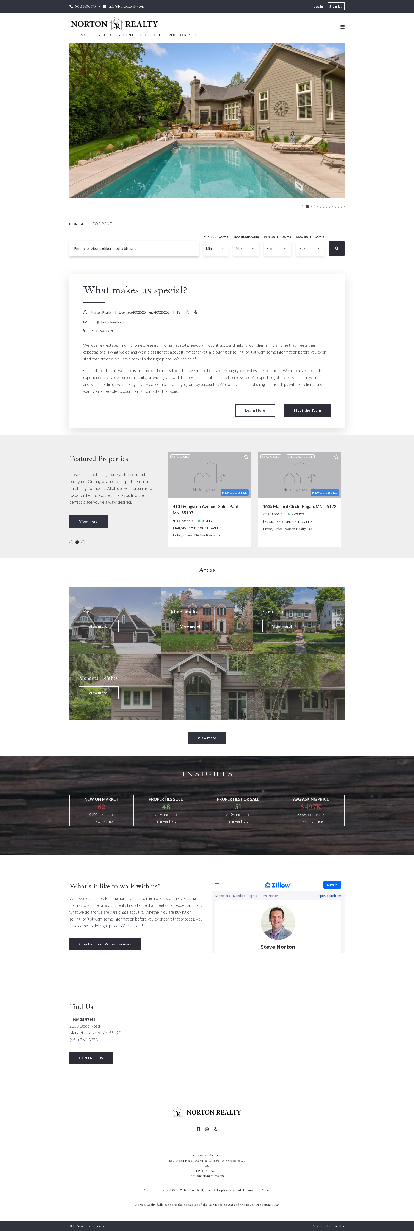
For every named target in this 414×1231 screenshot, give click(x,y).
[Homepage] (114, 23)
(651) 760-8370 (102, 331)
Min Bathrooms (278, 236)
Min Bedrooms (216, 236)
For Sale (78, 224)
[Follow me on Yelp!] (196, 312)
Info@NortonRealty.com (108, 322)
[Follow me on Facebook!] (179, 312)
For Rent (102, 224)
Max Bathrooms (310, 236)
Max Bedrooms (246, 236)
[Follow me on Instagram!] (187, 312)
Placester (338, 1226)
